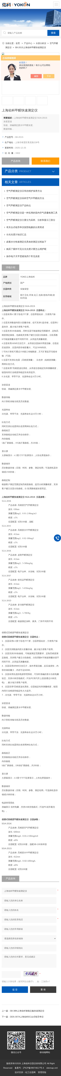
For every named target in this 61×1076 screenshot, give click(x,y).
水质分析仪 (41, 43)
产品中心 (28, 43)
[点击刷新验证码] (31, 973)
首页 (18, 43)
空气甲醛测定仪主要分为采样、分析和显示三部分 (30, 220)
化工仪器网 (30, 1072)
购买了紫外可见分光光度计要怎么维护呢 (26, 249)
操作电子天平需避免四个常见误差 (23, 256)
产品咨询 (15, 161)
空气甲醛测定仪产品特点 (18, 205)
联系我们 (45, 161)
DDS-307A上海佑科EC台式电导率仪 (27, 1017)
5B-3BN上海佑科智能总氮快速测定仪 (27, 1011)
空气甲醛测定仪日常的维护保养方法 (24, 191)
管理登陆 (42, 1072)
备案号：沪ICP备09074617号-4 (29, 1068)
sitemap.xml (52, 1068)
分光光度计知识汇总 (16, 234)
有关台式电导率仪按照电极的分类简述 (25, 227)
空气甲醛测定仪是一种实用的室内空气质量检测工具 (31, 212)
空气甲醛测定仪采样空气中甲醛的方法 (25, 198)
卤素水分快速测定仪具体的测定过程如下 (26, 241)
